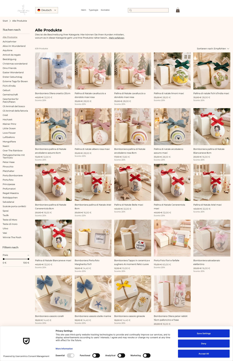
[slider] (3, 259)
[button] (94, 10)
